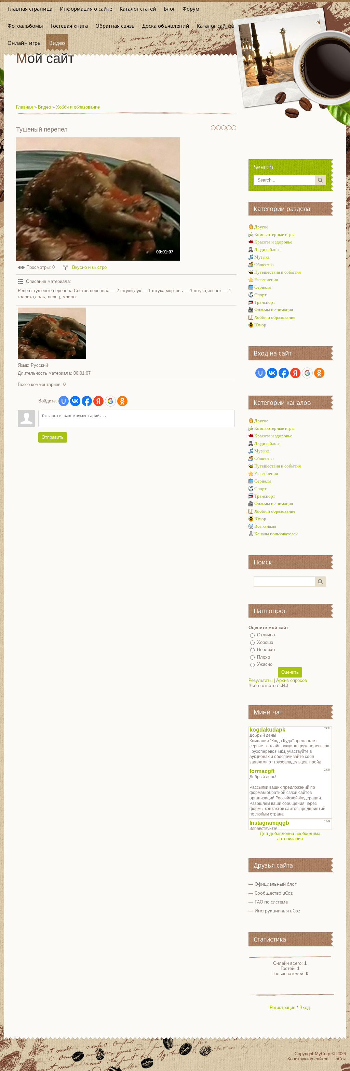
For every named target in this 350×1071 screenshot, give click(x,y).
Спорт (260, 294)
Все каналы (265, 526)
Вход (304, 1007)
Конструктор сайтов (307, 1058)
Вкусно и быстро (89, 267)
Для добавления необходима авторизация (290, 836)
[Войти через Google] (110, 401)
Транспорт (264, 302)
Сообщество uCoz (274, 893)
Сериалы (262, 287)
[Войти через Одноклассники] (122, 401)
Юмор (260, 324)
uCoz (341, 1058)
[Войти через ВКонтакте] (75, 401)
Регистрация (282, 1007)
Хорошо (265, 642)
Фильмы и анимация (273, 309)
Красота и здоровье (273, 242)
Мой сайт (45, 58)
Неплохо (266, 649)
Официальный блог (276, 884)
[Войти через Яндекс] (98, 401)
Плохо (263, 657)
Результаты (260, 680)
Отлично (266, 634)
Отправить (53, 437)
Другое (261, 226)
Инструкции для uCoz (277, 911)
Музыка (262, 257)
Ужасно (264, 664)
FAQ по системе (271, 902)
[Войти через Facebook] (87, 401)
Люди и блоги (267, 249)
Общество (264, 264)
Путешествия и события (277, 272)
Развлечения (266, 279)
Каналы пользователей (276, 533)
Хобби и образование (78, 107)
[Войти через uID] (63, 401)
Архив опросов (291, 680)
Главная (24, 107)
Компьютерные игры (274, 234)
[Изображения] (52, 333)
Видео (44, 107)
